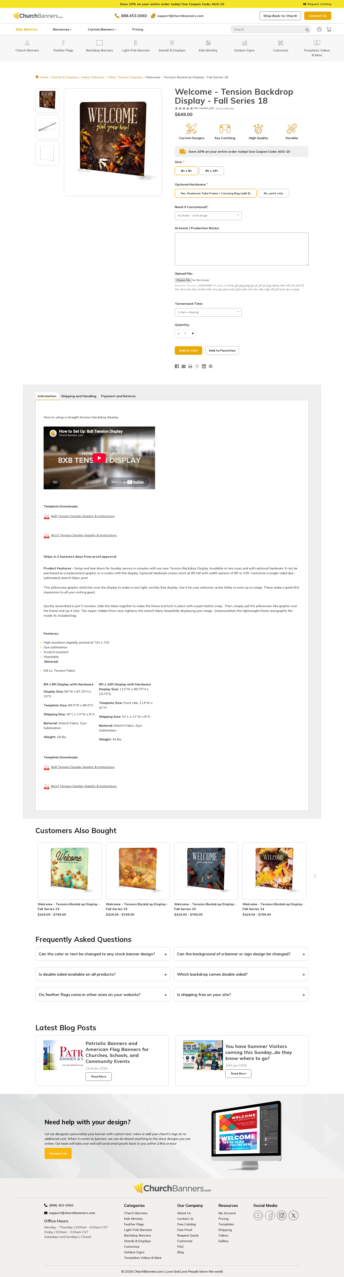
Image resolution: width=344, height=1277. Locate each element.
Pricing (137, 29)
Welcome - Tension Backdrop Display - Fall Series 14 (273, 906)
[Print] (190, 366)
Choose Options (69, 876)
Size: (180, 162)
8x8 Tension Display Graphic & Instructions (83, 516)
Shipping (225, 1230)
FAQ (180, 1246)
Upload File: (184, 273)
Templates (226, 1224)
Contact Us (317, 16)
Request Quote (188, 1235)
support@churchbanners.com (180, 16)
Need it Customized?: (191, 207)
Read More (98, 1076)
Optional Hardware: (191, 184)
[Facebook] (177, 366)
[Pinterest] (211, 366)
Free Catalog (186, 1224)
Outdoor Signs (134, 1252)
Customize (131, 1246)
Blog (180, 1252)
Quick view (69, 866)
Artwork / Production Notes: (197, 228)
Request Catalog (319, 4)
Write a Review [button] (225, 108)
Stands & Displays (137, 1241)
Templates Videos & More (143, 1258)
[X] (197, 366)
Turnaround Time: (189, 304)
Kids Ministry (26, 29)
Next (314, 877)
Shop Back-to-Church (280, 16)
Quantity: (182, 325)
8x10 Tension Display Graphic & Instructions (84, 535)
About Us (184, 1213)
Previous (30, 877)
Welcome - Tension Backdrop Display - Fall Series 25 (205, 906)
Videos (223, 1235)
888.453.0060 (134, 15)
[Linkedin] (204, 366)
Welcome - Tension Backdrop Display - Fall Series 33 (137, 906)
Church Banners (136, 1213)
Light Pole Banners (138, 1230)
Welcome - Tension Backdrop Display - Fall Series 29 (69, 906)
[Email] (184, 366)
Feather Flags (134, 1224)
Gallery (223, 1241)
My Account (227, 1213)
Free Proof (184, 1230)
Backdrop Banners (137, 1235)
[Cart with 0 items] (328, 29)
